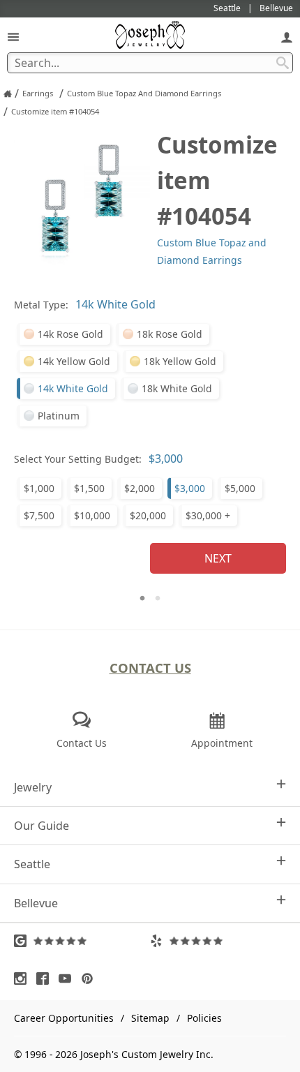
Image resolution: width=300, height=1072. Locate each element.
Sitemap (150, 1018)
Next (218, 558)
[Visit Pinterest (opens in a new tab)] (90, 978)
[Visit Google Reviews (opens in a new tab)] (82, 941)
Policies (204, 1018)
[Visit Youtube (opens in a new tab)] (68, 978)
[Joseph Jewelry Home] (7, 93)
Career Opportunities (64, 1018)
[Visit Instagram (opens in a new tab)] (23, 978)
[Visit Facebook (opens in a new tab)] (46, 978)
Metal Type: (41, 304)
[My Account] (286, 36)
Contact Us (150, 667)
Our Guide (41, 825)
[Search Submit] (282, 62)
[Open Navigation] (13, 36)
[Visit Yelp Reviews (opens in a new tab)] (218, 941)
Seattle (32, 864)
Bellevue (36, 903)
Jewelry (33, 787)
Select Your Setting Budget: (78, 459)
